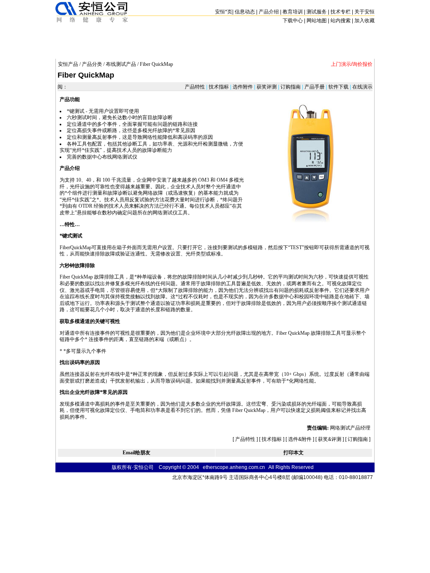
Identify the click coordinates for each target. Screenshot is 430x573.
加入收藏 (364, 20)
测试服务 (317, 12)
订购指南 (290, 87)
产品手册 (314, 87)
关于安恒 (364, 12)
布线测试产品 (121, 64)
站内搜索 (340, 20)
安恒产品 (68, 64)
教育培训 (293, 12)
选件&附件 (300, 439)
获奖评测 (266, 87)
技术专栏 (340, 12)
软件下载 (338, 87)
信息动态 (245, 12)
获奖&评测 (329, 439)
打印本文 (293, 453)
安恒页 (223, 12)
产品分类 (92, 64)
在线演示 (361, 87)
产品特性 (195, 87)
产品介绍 (269, 12)
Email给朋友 (136, 453)
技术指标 (218, 87)
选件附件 (242, 87)
